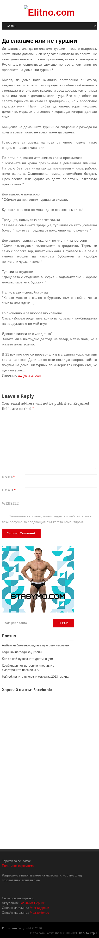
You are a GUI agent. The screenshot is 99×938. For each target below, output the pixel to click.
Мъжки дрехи (39, 908)
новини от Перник (31, 903)
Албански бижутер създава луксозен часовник (35, 645)
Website (10, 503)
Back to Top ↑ (88, 933)
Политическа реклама (18, 866)
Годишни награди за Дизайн (22, 652)
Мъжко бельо (39, 912)
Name (8, 477)
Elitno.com (9, 928)
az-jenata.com (29, 375)
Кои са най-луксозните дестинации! (27, 659)
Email (9, 490)
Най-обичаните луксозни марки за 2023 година (35, 676)
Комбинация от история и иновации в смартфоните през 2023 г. (28, 668)
